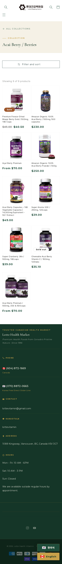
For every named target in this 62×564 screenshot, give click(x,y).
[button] (3, 14)
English (48, 556)
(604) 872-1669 (14, 368)
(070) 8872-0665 (15, 386)
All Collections (18, 28)
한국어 (48, 548)
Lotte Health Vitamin (24, 546)
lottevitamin (9, 427)
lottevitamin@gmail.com (16, 408)
